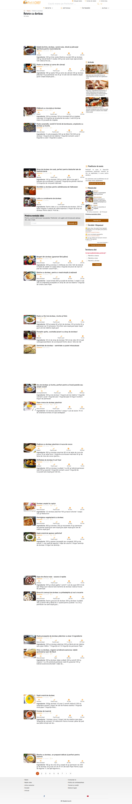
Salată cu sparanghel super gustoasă (100, 193)
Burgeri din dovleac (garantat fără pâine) (52, 257)
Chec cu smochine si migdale (100, 207)
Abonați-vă (72, 223)
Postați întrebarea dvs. (97, 245)
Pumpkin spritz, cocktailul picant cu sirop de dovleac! (57, 332)
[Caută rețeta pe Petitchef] (98, 4)
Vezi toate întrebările (102, 242)
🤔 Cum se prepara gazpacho (94, 234)
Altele (104, 8)
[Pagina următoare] (66, 773)
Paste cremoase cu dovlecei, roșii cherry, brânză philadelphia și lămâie (100, 201)
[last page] (70, 773)
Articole (66, 8)
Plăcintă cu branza (93, 255)
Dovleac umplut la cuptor (46, 503)
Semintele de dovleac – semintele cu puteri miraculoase (58, 346)
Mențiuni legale (72, 788)
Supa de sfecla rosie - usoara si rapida (51, 577)
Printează (104, 212)
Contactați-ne (72, 780)
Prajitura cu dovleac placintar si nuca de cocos (54, 444)
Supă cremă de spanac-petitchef (49, 533)
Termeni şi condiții (73, 785)
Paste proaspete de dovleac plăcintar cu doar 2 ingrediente (59, 636)
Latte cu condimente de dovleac (49, 198)
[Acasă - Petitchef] (24, 11)
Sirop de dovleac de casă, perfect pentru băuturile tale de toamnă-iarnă (59, 170)
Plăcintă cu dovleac (93, 260)
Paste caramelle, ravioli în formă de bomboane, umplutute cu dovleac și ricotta (60, 125)
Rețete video (28, 782)
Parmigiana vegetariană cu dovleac (50, 517)
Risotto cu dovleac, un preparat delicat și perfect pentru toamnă (58, 756)
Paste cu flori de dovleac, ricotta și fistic (52, 316)
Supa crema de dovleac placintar (49, 402)
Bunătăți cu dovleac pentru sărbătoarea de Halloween (57, 187)
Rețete (48, 8)
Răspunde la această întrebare (92, 232)
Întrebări (86, 8)
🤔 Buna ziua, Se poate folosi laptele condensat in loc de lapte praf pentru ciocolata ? (96, 230)
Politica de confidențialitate (76, 782)
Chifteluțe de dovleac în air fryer (49, 460)
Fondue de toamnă (44, 711)
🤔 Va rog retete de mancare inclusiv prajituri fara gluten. (96, 238)
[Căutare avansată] (101, 4)
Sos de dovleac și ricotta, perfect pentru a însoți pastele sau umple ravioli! (60, 386)
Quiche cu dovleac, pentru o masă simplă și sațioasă (57, 272)
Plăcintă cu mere (93, 258)
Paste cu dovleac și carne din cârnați (51, 65)
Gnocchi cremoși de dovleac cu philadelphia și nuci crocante (60, 592)
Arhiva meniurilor (93, 212)
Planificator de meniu (96, 183)
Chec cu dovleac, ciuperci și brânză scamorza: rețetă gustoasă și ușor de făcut (57, 651)
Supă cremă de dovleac (46, 695)
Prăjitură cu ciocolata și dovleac (49, 108)
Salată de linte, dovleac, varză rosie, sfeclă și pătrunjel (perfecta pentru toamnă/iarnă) (57, 48)
